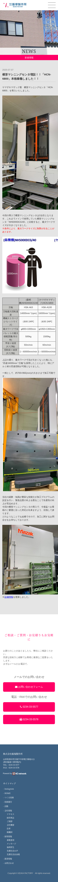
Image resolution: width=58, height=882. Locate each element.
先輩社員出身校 (13, 854)
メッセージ (11, 843)
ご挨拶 (9, 821)
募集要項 (10, 840)
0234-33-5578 (30, 719)
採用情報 (8, 836)
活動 (6, 806)
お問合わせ (9, 863)
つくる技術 (9, 797)
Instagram (9, 788)
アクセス (10, 814)
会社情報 (8, 810)
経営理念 (10, 817)
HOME (7, 793)
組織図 (9, 832)
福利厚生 (10, 847)
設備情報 (8, 597)
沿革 (9, 828)
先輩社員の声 (12, 850)
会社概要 (10, 825)
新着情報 (8, 858)
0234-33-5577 (30, 706)
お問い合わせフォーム (30, 686)
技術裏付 (8, 802)
